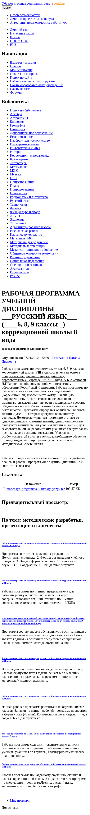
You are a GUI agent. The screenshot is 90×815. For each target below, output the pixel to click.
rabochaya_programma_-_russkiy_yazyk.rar (35, 489)
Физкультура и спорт (25, 212)
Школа (15, 37)
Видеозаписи (19, 272)
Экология (17, 219)
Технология (18, 204)
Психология (18, 193)
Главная (15, 66)
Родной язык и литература (29, 197)
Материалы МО (21, 238)
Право (14, 185)
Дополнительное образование (31, 133)
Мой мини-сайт (21, 70)
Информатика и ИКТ (25, 148)
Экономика (18, 223)
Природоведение (22, 189)
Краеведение (19, 159)
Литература (18, 163)
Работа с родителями (25, 257)
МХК (14, 170)
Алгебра (16, 114)
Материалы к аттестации (28, 246)
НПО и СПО (19, 41)
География (17, 125)
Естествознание (21, 136)
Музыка (15, 174)
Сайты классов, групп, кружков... (34, 81)
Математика (18, 167)
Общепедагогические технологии (34, 253)
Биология (17, 121)
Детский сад (19, 29)
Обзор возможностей (25, 15)
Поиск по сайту (21, 77)
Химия (15, 216)
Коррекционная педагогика (29, 155)
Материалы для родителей (29, 242)
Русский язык (20, 200)
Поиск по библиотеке (25, 110)
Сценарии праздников (26, 264)
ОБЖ (13, 178)
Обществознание (22, 182)
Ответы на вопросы (24, 73)
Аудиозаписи (19, 268)
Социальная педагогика (27, 261)
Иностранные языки (24, 144)
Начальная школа (22, 33)
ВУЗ (13, 44)
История (16, 152)
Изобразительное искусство (30, 140)
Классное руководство (26, 234)
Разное (15, 276)
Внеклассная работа (24, 231)
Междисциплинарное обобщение (34, 249)
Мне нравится (20, 800)
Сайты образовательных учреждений (36, 85)
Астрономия (19, 118)
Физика (15, 208)
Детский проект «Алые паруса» (32, 18)
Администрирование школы (30, 227)
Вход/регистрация (23, 62)
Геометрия (17, 129)
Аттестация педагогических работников (38, 22)
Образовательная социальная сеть (33, 3)
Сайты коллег (20, 89)
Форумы (16, 92)
